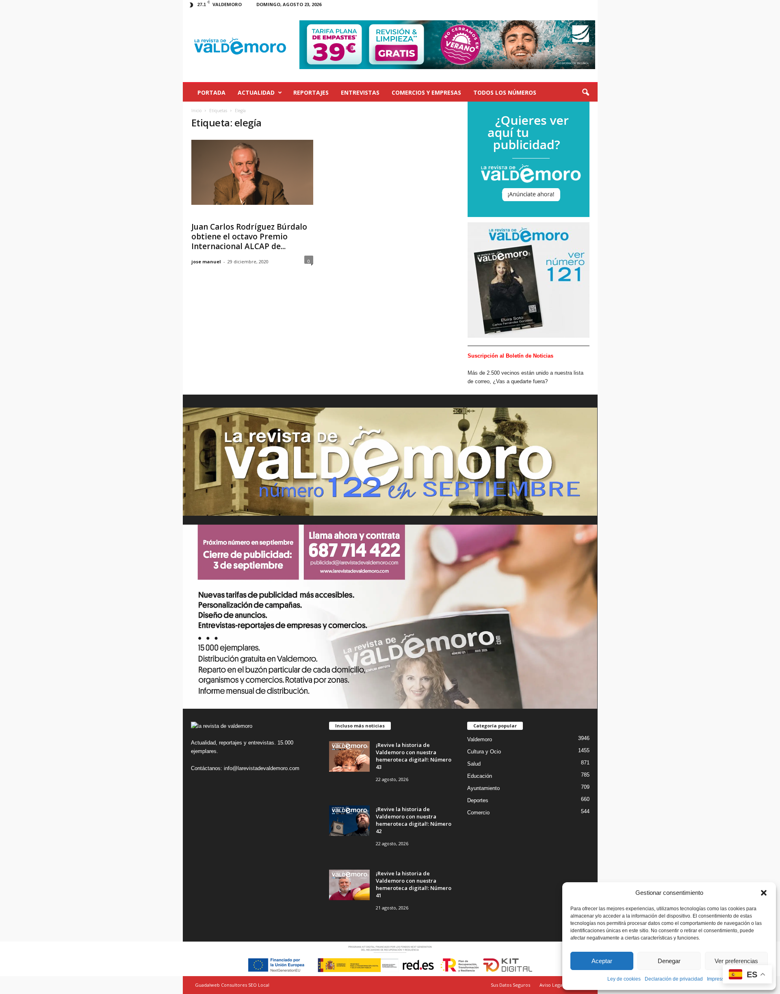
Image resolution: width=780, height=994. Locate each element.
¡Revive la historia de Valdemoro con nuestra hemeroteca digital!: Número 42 (413, 820)
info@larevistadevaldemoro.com (261, 768)
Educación (479, 776)
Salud (474, 764)
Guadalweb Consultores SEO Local (232, 985)
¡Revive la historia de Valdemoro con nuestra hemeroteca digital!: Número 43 (413, 755)
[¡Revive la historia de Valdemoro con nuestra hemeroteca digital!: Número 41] (349, 885)
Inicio (196, 110)
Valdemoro (479, 739)
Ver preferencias (736, 960)
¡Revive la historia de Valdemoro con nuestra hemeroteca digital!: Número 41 (413, 884)
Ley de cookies (624, 979)
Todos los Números (504, 92)
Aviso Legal (551, 985)
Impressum (719, 979)
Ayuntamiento (483, 788)
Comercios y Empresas (426, 92)
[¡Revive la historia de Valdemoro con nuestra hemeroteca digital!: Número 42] (349, 820)
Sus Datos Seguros (510, 985)
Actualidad (256, 92)
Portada (211, 92)
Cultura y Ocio (484, 752)
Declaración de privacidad (674, 979)
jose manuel (206, 261)
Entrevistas (360, 92)
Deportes (477, 800)
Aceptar (602, 960)
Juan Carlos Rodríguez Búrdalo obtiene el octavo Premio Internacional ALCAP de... (249, 236)
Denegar (669, 960)
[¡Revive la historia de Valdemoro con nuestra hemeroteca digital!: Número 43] (349, 756)
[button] (764, 893)
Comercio (478, 813)
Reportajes (311, 92)
